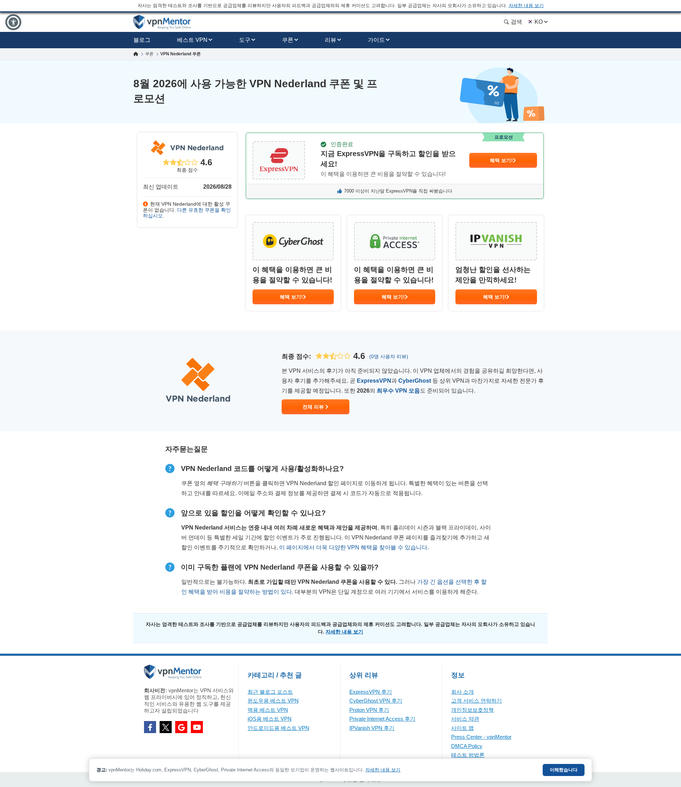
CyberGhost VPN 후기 (375, 701)
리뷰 (330, 40)
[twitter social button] (166, 727)
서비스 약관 (465, 719)
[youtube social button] (197, 727)
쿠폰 (287, 40)
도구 (244, 40)
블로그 (141, 40)
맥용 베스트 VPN (268, 710)
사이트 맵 (462, 728)
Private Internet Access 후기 (382, 719)
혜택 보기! (501, 160)
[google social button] (181, 727)
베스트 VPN (192, 40)
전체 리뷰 (314, 407)
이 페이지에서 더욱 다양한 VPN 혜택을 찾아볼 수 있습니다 (353, 547)
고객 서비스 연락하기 (476, 701)
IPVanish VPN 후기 (371, 728)
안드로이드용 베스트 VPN (278, 728)
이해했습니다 (563, 769)
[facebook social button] (150, 727)
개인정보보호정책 (472, 710)
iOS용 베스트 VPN (270, 719)
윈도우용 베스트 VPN (273, 701)
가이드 (376, 40)
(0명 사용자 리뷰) (388, 356)
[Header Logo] (162, 22)
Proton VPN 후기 (369, 710)
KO (538, 22)
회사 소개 (462, 692)
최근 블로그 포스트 (270, 692)
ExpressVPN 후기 (370, 692)
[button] (13, 22)
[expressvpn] (394, 166)
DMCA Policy (466, 746)
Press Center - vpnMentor (481, 737)
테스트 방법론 (468, 755)
